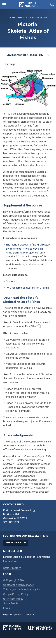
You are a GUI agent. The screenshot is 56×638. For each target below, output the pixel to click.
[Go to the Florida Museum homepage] (28, 4)
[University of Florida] (40, 627)
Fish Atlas (30, 326)
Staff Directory (12, 567)
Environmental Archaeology (25, 54)
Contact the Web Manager (18, 584)
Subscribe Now (16, 542)
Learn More (9, 561)
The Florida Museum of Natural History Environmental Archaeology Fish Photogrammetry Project (27, 248)
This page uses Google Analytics (22, 589)
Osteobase (12, 281)
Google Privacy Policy (15, 594)
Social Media (10, 603)
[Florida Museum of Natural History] (15, 627)
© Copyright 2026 (13, 580)
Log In (7, 608)
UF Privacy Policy (13, 598)
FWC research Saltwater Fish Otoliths (27, 287)
